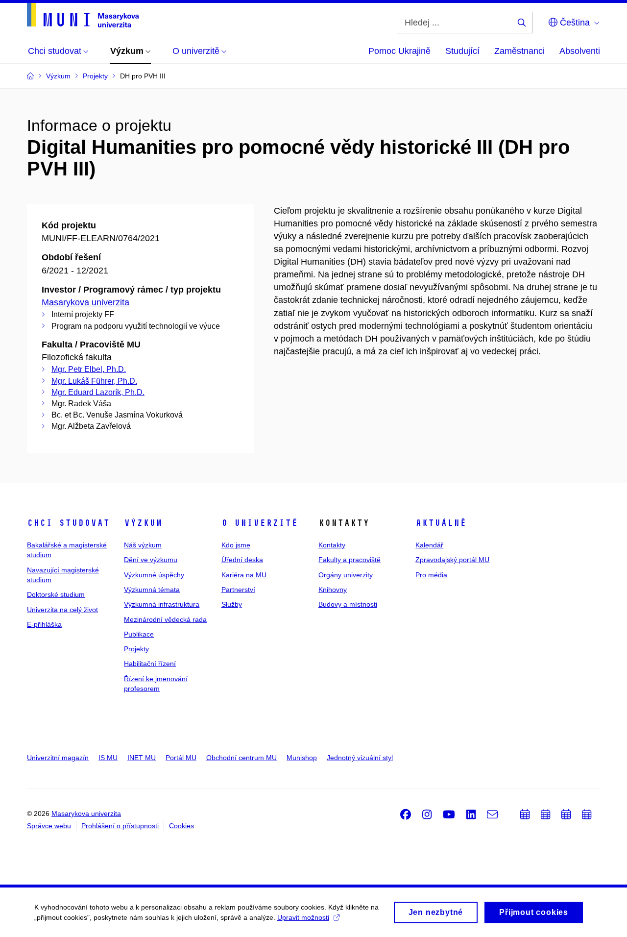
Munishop (302, 758)
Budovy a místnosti (347, 604)
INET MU (141, 758)
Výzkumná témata (152, 589)
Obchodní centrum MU (241, 758)
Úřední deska (242, 560)
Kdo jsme (235, 545)
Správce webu (49, 826)
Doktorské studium (56, 594)
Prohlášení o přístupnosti (120, 826)
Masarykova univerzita (85, 302)
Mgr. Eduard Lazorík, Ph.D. (98, 392)
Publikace (139, 634)
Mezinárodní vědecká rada (165, 619)
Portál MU (181, 758)
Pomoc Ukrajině (399, 51)
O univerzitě (259, 523)
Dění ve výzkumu (150, 560)
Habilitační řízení (150, 663)
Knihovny (332, 589)
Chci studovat (68, 523)
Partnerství (238, 589)
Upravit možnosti (303, 917)
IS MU (108, 758)
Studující (462, 51)
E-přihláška (44, 624)
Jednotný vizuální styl (360, 758)
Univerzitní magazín (58, 758)
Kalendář (429, 545)
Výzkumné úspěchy (154, 575)
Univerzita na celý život (62, 610)
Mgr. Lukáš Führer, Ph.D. (94, 381)
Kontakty (331, 545)
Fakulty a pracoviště (349, 560)
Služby (231, 604)
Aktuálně (440, 523)
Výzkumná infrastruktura (161, 604)
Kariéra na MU (243, 575)
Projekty (136, 649)
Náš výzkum (143, 545)
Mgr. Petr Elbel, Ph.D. (88, 369)
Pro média (431, 575)
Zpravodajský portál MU (452, 560)
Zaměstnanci (519, 51)
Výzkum (143, 523)
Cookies (181, 826)
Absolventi (579, 51)
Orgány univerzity (345, 575)
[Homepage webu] (83, 15)
